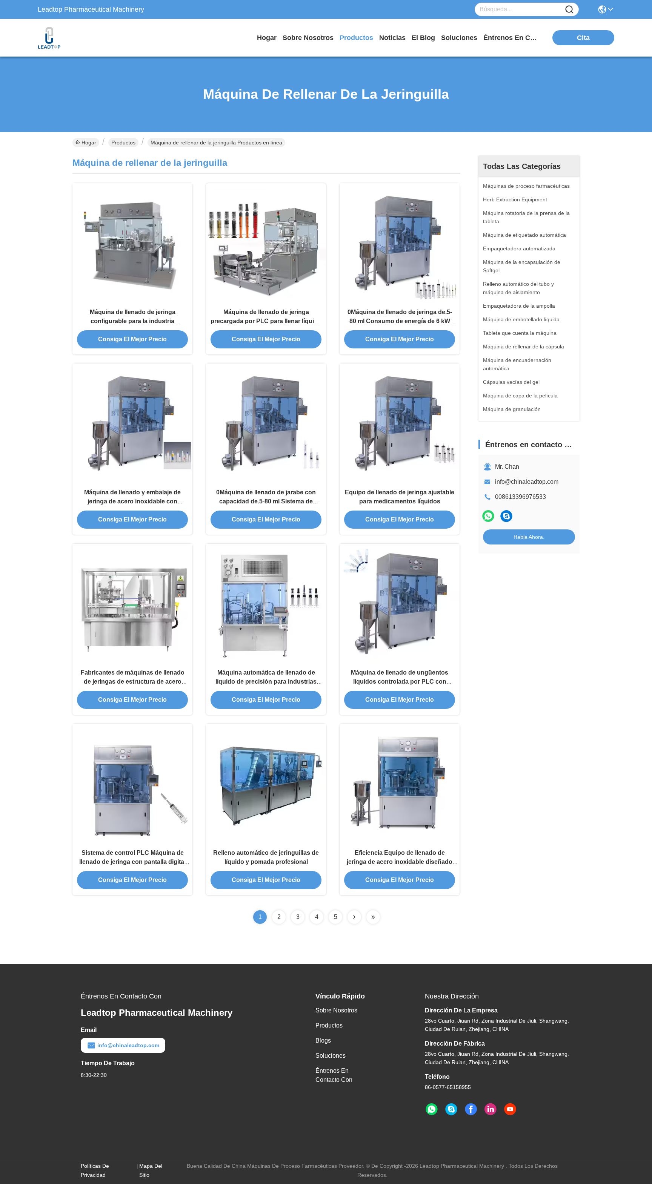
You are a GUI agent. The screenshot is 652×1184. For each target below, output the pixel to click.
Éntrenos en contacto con (511, 37)
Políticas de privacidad (95, 1170)
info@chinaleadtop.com (526, 482)
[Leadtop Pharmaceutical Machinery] (79, 37)
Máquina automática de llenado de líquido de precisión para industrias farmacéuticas (266, 681)
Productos (123, 143)
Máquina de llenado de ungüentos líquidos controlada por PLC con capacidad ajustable (399, 681)
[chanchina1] (506, 516)
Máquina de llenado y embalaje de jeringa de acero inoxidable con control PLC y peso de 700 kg (132, 501)
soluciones (459, 37)
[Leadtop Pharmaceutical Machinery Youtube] (510, 1109)
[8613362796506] (431, 1109)
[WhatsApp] (488, 516)
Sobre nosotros (336, 1010)
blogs (323, 1040)
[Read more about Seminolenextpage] (354, 917)
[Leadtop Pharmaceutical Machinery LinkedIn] (490, 1109)
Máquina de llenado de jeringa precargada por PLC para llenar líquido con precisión (266, 321)
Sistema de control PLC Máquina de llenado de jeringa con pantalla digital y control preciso (132, 862)
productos (356, 37)
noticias (392, 37)
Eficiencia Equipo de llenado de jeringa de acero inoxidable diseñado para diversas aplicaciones (399, 862)
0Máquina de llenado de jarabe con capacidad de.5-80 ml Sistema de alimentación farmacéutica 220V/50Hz (266, 501)
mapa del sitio (150, 1170)
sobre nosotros (308, 37)
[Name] (569, 9)
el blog (423, 37)
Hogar (267, 37)
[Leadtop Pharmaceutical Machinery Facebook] (471, 1109)
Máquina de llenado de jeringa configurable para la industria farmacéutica (132, 321)
